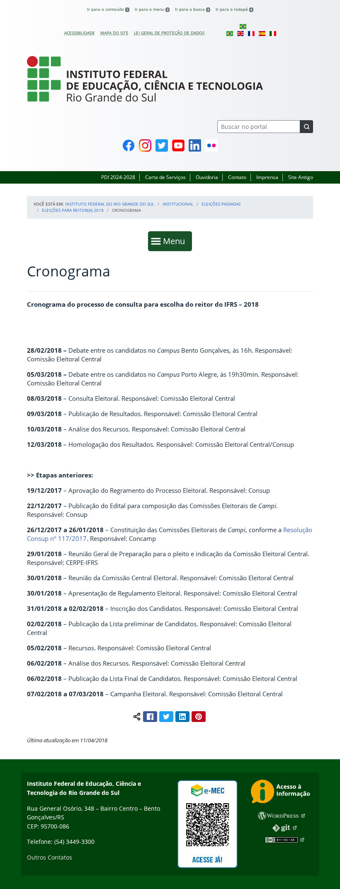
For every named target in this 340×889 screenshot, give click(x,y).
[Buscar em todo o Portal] (306, 126)
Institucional (178, 204)
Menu (175, 241)
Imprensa (267, 177)
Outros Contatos (49, 857)
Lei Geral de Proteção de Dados (169, 33)
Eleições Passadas (221, 204)
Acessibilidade (79, 33)
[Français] (251, 33)
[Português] (243, 26)
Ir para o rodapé (234, 9)
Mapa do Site (114, 33)
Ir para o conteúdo (107, 9)
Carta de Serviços (165, 177)
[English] (240, 33)
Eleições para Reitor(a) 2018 (73, 210)
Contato (237, 177)
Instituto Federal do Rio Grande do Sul (109, 204)
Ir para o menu (151, 9)
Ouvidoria (207, 177)
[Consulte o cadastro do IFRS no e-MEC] (207, 824)
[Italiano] (273, 33)
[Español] (262, 33)
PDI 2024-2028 (118, 177)
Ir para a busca (192, 9)
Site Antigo (300, 177)
